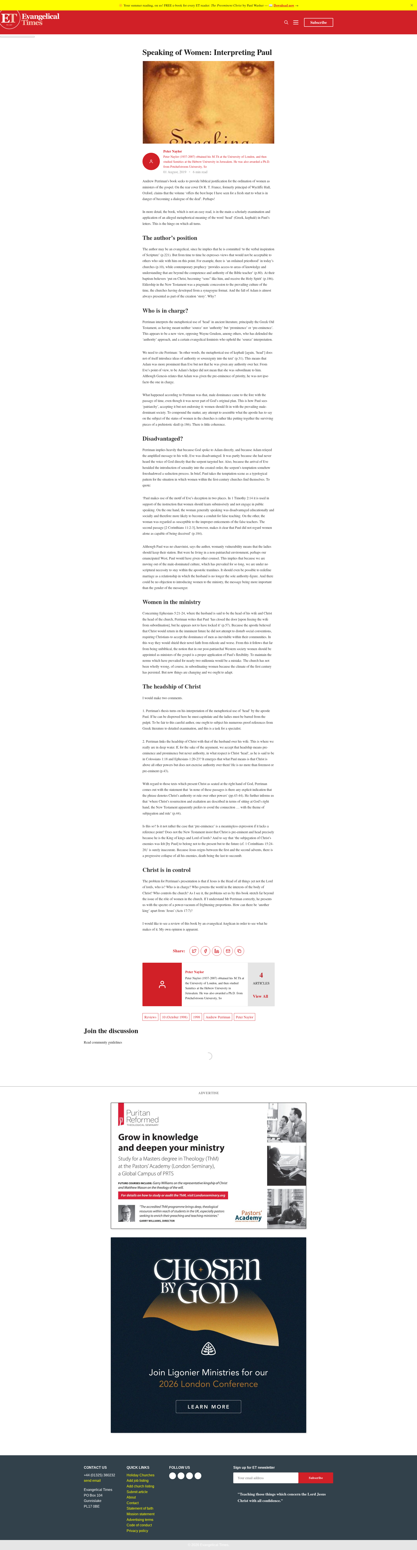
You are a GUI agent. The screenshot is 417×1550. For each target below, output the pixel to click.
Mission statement (140, 1514)
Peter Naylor (172, 151)
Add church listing (140, 1486)
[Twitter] (181, 1475)
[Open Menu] (295, 22)
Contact (133, 1503)
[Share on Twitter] (194, 951)
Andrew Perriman (218, 1017)
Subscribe (318, 22)
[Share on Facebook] (205, 951)
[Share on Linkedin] (217, 951)
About (131, 1497)
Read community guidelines (103, 1042)
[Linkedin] (198, 1475)
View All (260, 996)
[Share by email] (228, 951)
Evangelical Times (214, 1545)
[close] (411, 5)
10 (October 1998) (174, 1017)
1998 (196, 1017)
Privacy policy (137, 1531)
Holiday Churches (140, 1475)
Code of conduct (139, 1525)
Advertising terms (140, 1520)
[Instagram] (189, 1475)
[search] (286, 22)
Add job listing (138, 1480)
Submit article (137, 1492)
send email (92, 1480)
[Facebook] (172, 1475)
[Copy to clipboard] (239, 951)
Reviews (150, 1017)
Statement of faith (140, 1508)
